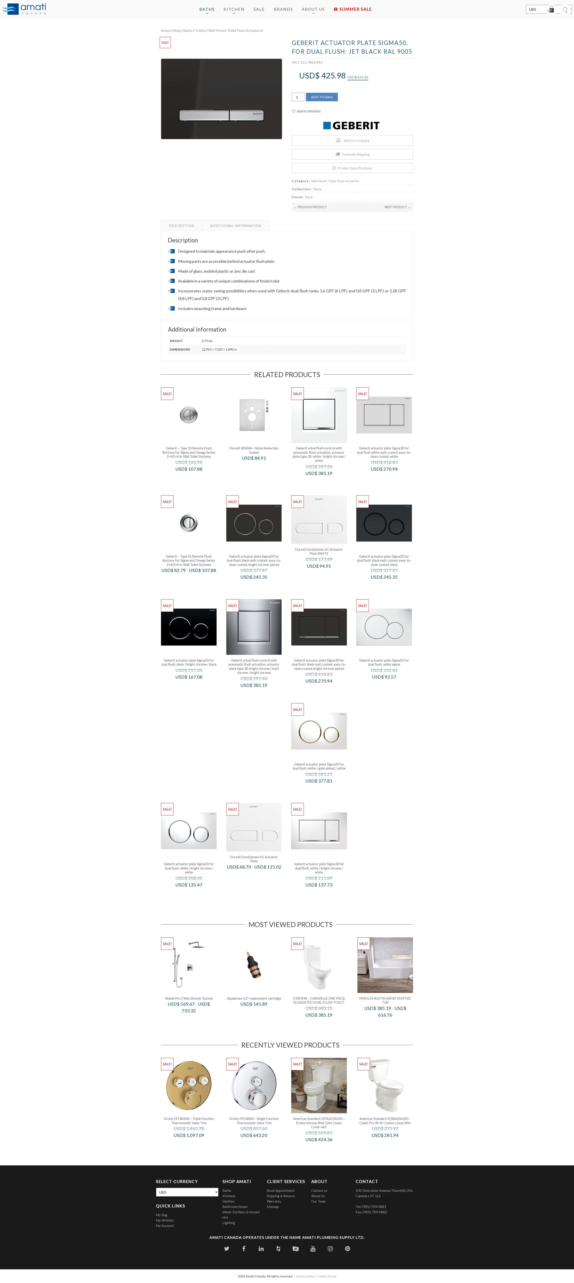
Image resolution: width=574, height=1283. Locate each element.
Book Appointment (281, 1190)
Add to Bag (322, 97)
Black (309, 197)
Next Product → (398, 207)
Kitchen (234, 9)
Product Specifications (354, 168)
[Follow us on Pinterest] (347, 1249)
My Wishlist (165, 1220)
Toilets (200, 30)
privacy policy (305, 1276)
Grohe (195, 1145)
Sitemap (273, 1207)
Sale (259, 9)
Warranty (274, 1201)
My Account (165, 1226)
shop (177, 30)
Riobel (195, 1020)
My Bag (161, 1215)
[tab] (181, 225)
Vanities (228, 1201)
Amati (165, 30)
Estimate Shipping (356, 154)
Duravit (260, 467)
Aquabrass (260, 1013)
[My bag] (551, 10)
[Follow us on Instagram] (330, 1249)
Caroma (325, 1024)
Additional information (235, 226)
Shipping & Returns (281, 1196)
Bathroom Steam (234, 1207)
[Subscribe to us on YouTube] (313, 1249)
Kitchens (228, 1196)
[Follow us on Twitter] (227, 1249)
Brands (283, 9)
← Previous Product (310, 207)
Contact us (319, 1190)
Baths (207, 9)
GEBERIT (194, 478)
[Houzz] (278, 1249)
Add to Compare (356, 140)
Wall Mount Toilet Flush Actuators (234, 30)
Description (181, 226)
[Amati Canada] (24, 9)
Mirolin (391, 1024)
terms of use (327, 1276)
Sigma (317, 189)
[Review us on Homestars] (296, 1249)
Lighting (228, 1223)
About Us (313, 9)
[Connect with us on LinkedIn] (261, 1249)
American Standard (325, 1149)
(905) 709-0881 (374, 1206)
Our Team (318, 1201)
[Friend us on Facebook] (244, 1249)
